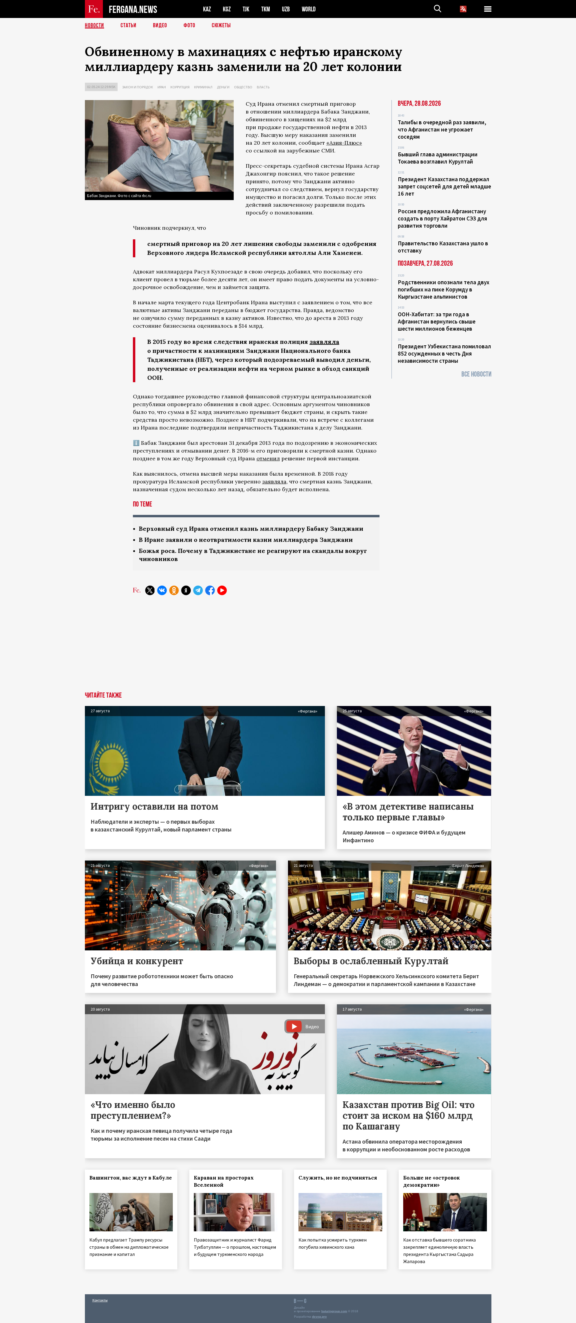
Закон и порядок (137, 87)
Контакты (100, 1300)
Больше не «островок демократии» (431, 1181)
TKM (265, 9)
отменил (268, 458)
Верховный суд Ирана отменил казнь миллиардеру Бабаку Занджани (251, 528)
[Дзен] (186, 590)
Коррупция (180, 87)
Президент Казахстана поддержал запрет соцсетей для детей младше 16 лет (444, 186)
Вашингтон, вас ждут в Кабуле (130, 1177)
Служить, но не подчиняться (337, 1177)
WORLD (309, 9)
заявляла (324, 341)
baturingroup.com (334, 1311)
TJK (246, 9)
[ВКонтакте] (162, 590)
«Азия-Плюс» (344, 142)
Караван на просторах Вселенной (224, 1181)
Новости (94, 25)
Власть (263, 87)
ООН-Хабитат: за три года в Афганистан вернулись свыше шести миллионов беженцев (437, 321)
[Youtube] (222, 590)
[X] (150, 590)
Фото (189, 25)
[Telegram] (198, 590)
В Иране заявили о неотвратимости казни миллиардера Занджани (246, 539)
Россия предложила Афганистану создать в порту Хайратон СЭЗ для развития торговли (442, 218)
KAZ (207, 9)
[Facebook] (210, 590)
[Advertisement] (288, 647)
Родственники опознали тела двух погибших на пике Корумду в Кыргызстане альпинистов (443, 289)
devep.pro (319, 1316)
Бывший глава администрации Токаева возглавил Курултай (438, 158)
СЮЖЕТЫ (221, 25)
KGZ (227, 9)
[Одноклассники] (174, 590)
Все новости (476, 374)
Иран (162, 87)
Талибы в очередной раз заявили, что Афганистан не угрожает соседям (442, 129)
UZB (286, 9)
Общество (243, 87)
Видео (160, 25)
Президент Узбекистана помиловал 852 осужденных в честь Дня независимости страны (444, 353)
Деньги (223, 87)
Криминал (203, 87)
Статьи (128, 25)
